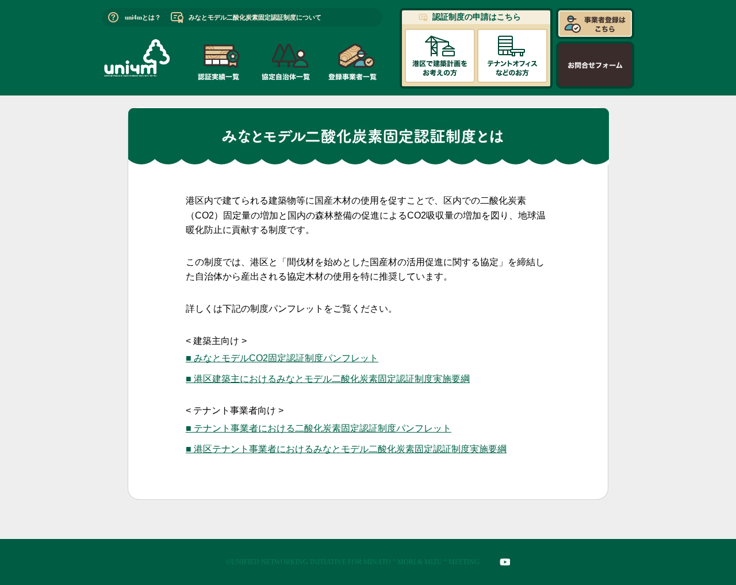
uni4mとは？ (143, 17)
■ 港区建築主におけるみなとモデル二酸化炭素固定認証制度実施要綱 (328, 379)
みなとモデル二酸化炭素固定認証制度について (255, 17)
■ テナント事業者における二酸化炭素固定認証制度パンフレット (318, 428)
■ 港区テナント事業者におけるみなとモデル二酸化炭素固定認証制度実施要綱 (346, 449)
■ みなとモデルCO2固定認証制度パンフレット (282, 358)
